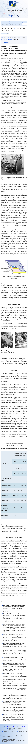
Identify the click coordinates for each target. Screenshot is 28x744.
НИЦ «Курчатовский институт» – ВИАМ (15, 726)
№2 (5, 28)
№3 (8, 28)
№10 (6, 30)
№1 (2, 28)
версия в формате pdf (8, 39)
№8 (24, 28)
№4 (11, 28)
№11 (9, 30)
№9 (2, 30)
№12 (13, 30)
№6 (18, 28)
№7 (21, 28)
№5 (14, 28)
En (12, 16)
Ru (10, 16)
